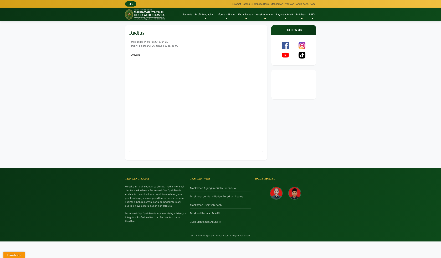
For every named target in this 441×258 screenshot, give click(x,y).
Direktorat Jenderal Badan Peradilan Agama (216, 196)
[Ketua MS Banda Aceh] (276, 193)
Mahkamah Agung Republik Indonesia (213, 188)
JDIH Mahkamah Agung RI (205, 221)
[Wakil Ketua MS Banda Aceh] (294, 193)
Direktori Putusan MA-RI (205, 213)
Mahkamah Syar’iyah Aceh (206, 205)
